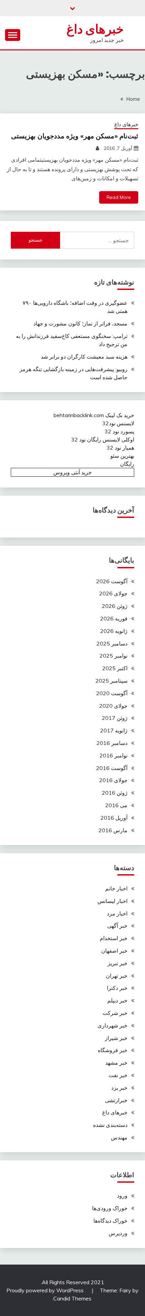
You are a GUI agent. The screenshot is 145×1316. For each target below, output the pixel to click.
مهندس (119, 1137)
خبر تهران (116, 975)
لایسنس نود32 (118, 423)
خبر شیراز (116, 1038)
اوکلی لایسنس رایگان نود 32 (102, 439)
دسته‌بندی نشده (110, 1124)
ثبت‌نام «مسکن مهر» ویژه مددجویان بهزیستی (74, 136)
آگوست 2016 (111, 768)
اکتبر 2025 (114, 668)
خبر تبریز (117, 963)
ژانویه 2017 (113, 730)
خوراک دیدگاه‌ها (110, 1220)
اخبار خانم (116, 888)
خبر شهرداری (112, 1025)
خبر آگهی (117, 925)
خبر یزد (119, 1087)
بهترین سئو (122, 455)
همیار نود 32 (120, 447)
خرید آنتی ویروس (72, 472)
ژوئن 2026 (114, 606)
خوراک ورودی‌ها (109, 1208)
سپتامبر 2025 (111, 680)
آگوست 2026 (111, 581)
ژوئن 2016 (114, 792)
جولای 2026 (113, 593)
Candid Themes (72, 1298)
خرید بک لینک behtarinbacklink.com (94, 415)
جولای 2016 (113, 780)
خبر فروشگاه (112, 1050)
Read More (119, 197)
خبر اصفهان (114, 950)
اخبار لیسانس (112, 901)
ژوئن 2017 (114, 717)
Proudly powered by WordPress (45, 1290)
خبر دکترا (117, 987)
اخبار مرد (117, 913)
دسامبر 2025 (111, 643)
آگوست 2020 (111, 693)
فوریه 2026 (113, 618)
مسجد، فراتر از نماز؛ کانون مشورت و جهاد (80, 323)
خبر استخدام (113, 938)
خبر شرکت (115, 1012)
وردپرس (118, 1233)
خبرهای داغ (95, 29)
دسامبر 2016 (111, 743)
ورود (122, 1195)
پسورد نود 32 (119, 431)
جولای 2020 (113, 705)
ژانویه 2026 (113, 631)
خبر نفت (118, 1075)
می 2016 (116, 805)
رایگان (127, 463)
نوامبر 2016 (113, 755)
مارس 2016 (112, 830)
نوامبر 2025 (113, 655)
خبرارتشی (116, 1100)
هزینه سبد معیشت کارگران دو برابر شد (84, 356)
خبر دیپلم (117, 1000)
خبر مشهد (116, 1062)
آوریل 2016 (113, 817)
